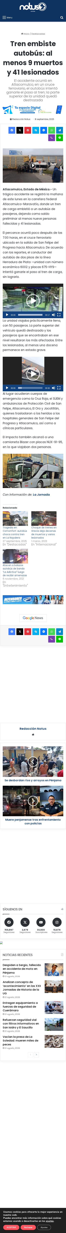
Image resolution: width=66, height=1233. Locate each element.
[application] (33, 301)
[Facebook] (11, 130)
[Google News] (33, 618)
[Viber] (51, 137)
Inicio (26, 33)
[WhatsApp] (51, 130)
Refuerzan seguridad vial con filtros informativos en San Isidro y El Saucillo (21, 1023)
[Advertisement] (33, 684)
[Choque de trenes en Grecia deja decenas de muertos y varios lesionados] (44, 518)
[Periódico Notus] (33, 7)
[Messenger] (43, 130)
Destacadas (38, 33)
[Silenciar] (53, 315)
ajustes (50, 1221)
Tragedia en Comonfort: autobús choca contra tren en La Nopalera (15, 532)
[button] (33, 301)
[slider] (30, 315)
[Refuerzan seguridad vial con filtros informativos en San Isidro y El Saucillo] (54, 1024)
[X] (19, 130)
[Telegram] (59, 130)
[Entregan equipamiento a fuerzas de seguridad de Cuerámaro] (54, 1007)
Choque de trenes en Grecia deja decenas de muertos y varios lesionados (44, 532)
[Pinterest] (27, 130)
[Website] (33, 735)
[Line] (59, 137)
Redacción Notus (21, 119)
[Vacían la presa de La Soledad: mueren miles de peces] (54, 1041)
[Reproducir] (7, 315)
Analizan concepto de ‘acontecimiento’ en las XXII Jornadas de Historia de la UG (22, 987)
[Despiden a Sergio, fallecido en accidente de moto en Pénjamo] (54, 969)
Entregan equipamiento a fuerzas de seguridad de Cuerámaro (20, 1006)
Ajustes (44, 1227)
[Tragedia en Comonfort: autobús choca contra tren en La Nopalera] (15, 518)
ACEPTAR (11, 1227)
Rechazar (28, 1227)
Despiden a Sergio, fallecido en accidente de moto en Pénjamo (22, 969)
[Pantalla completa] (59, 315)
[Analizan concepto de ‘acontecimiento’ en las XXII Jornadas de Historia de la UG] (54, 986)
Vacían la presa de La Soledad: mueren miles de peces (20, 1040)
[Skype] (35, 130)
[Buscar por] (61, 17)
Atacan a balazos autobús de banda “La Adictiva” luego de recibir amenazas (15, 570)
